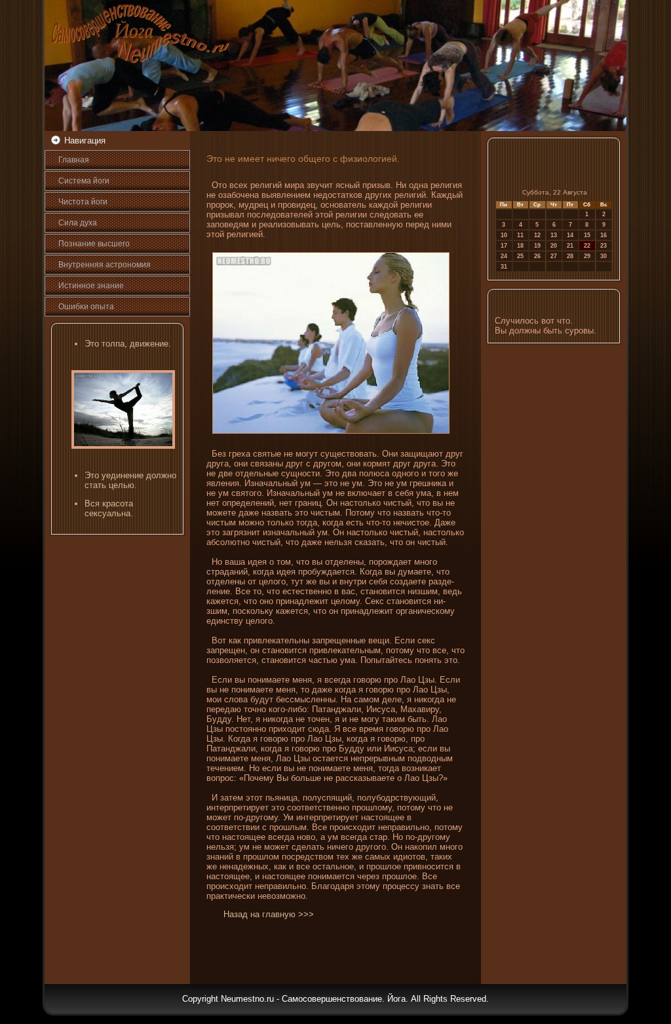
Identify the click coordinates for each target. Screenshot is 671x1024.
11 (520, 235)
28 (570, 256)
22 (587, 245)
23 (603, 245)
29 (587, 256)
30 (603, 256)
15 (587, 235)
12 (537, 235)
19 (537, 245)
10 (504, 235)
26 (537, 256)
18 (520, 245)
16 (603, 235)
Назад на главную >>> (268, 914)
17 (504, 245)
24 (504, 256)
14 (570, 235)
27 (553, 256)
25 (520, 256)
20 (553, 245)
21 (570, 245)
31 (504, 266)
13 (553, 235)
